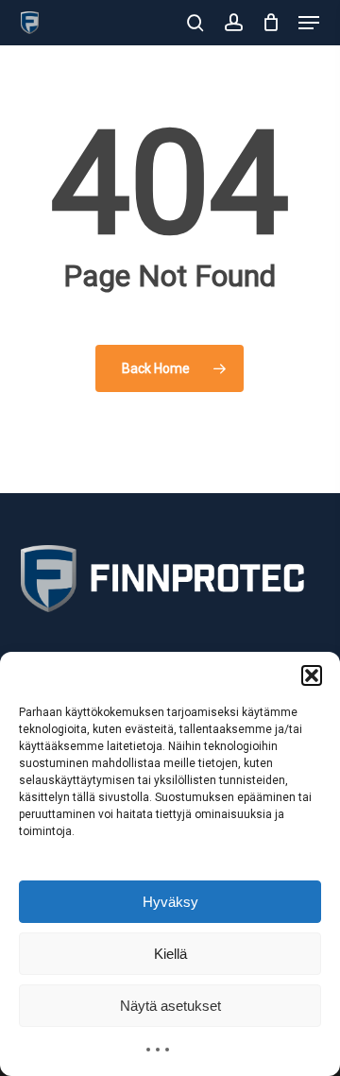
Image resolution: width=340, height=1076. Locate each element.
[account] (232, 22)
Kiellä (170, 954)
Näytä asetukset (170, 1006)
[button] (311, 675)
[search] (195, 22)
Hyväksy (170, 902)
